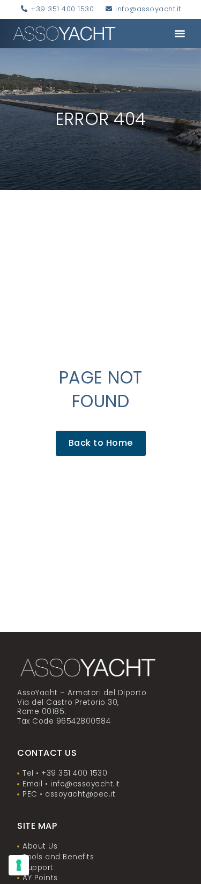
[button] (179, 33)
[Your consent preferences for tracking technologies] (19, 865)
